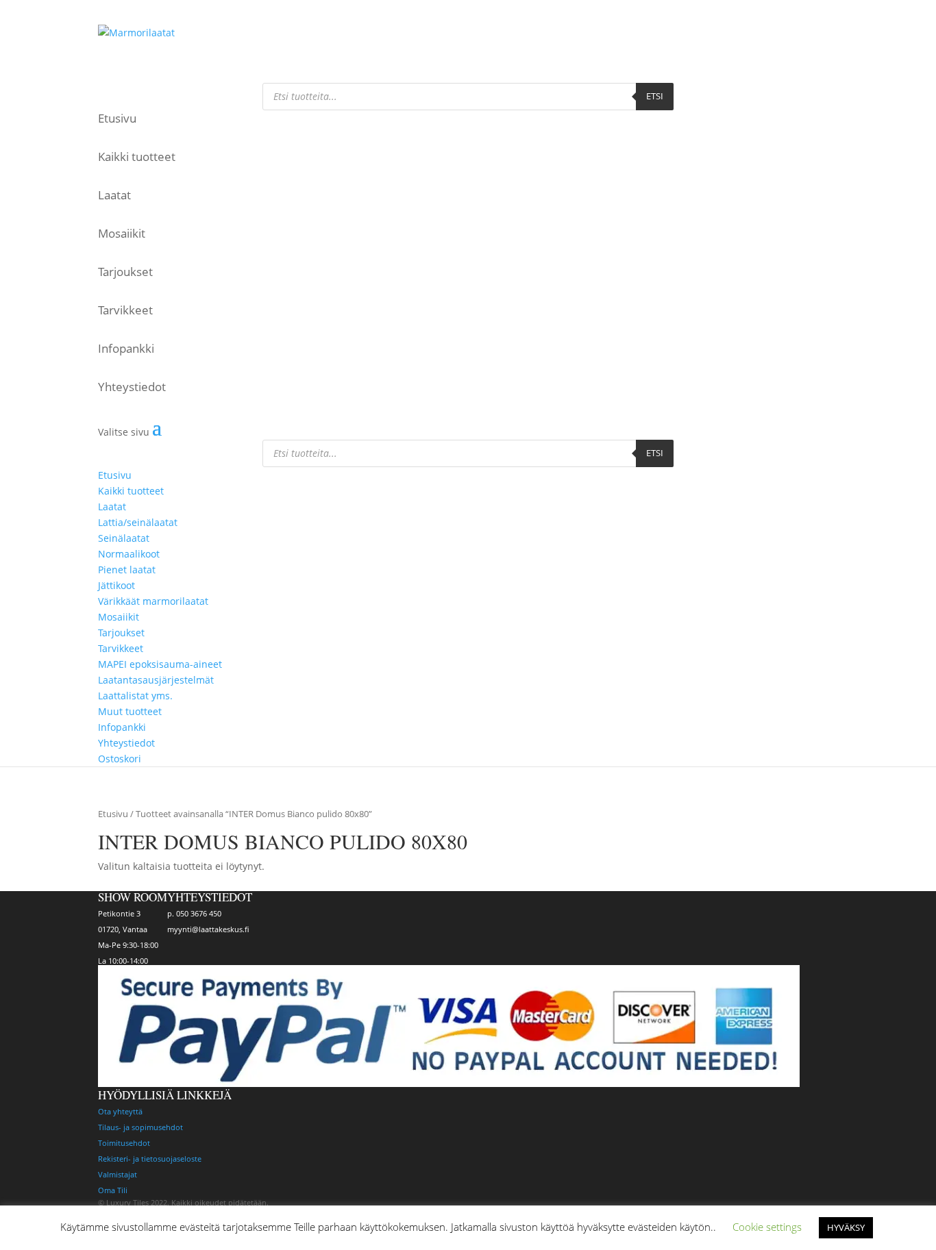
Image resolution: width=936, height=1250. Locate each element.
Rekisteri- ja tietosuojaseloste (149, 1158)
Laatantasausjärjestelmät (156, 679)
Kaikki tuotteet (136, 156)
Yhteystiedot (132, 387)
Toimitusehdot (124, 1143)
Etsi (654, 96)
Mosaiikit (121, 233)
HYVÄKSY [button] (846, 1227)
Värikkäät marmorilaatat (153, 601)
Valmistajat (117, 1174)
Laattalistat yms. (135, 695)
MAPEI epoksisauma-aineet (160, 664)
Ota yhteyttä (120, 1111)
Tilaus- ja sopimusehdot (140, 1127)
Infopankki (126, 348)
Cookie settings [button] (767, 1227)
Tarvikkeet (125, 310)
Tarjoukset (125, 271)
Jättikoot (116, 585)
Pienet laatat (127, 569)
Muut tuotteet (130, 711)
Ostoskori (116, 12)
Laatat (114, 195)
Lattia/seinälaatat (137, 522)
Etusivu (117, 118)
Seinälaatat (123, 538)
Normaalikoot (129, 553)
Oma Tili (112, 1190)
